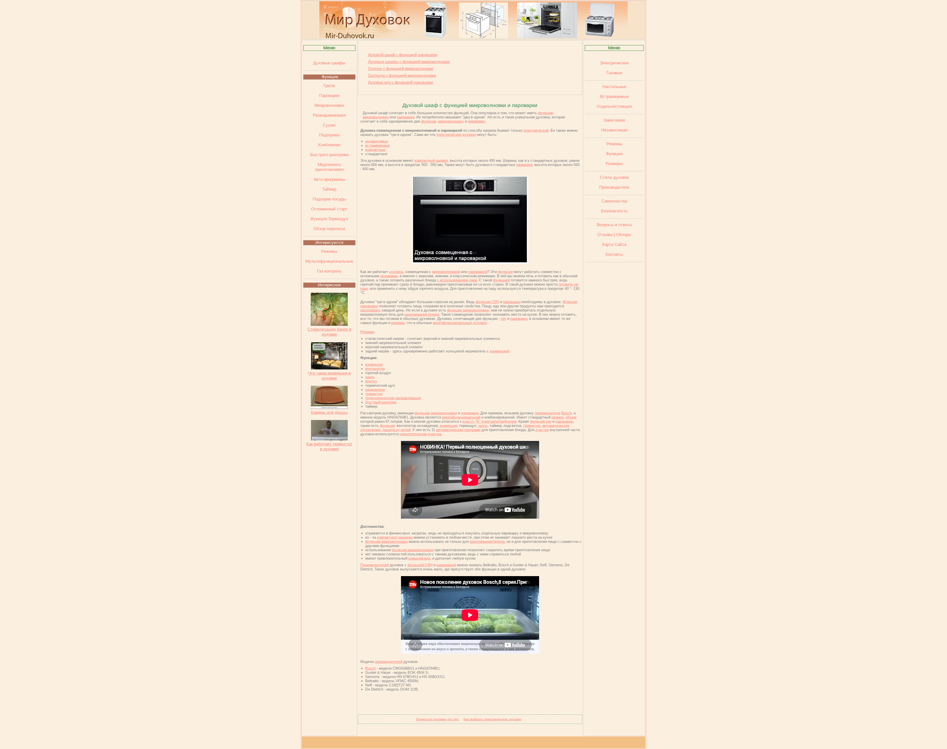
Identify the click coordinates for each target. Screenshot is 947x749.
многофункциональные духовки (460, 323)
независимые (376, 141)
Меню (329, 47)
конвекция (374, 364)
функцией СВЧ (420, 565)
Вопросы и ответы (614, 224)
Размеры (614, 163)
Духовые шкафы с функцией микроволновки (409, 62)
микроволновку (451, 121)
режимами (389, 276)
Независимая (614, 130)
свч (503, 318)
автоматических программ (458, 430)
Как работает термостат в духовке (329, 446)
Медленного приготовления (329, 167)
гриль (370, 377)
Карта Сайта (614, 244)
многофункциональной (461, 417)
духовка (396, 272)
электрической (535, 130)
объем (570, 417)
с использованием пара (457, 280)
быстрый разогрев (380, 402)
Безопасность (614, 211)
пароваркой (478, 272)
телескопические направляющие (393, 398)
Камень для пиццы (329, 412)
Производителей (374, 565)
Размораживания (329, 115)
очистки (542, 430)
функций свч (540, 421)
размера (406, 537)
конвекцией (499, 351)
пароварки (405, 117)
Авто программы (329, 179)
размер (442, 160)
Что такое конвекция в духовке (329, 376)
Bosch (566, 413)
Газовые (614, 73)
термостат (374, 394)
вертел (371, 381)
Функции (330, 76)
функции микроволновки (413, 550)
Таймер (329, 189)
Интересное (329, 285)
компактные (375, 149)
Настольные (614, 86)
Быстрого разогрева (329, 154)
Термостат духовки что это (437, 719)
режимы (398, 323)
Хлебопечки (329, 145)
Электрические (614, 63)
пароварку (476, 121)
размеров (524, 165)
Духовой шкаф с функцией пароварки (402, 55)
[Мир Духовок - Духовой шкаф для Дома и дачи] (473, 37)
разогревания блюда (421, 314)
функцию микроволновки (436, 413)
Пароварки (329, 95)
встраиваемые (377, 145)
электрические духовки (456, 134)
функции (428, 121)
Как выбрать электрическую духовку (492, 719)
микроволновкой (446, 272)
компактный (425, 160)
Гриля (329, 85)
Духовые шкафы (329, 63)
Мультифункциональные (329, 261)
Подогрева (329, 135)
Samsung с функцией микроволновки (402, 75)
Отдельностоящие (614, 106)
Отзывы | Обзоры (614, 234)
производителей (388, 661)
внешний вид (419, 558)
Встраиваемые (614, 96)
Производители (614, 187)
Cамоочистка (614, 201)
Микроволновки (329, 105)
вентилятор (375, 368)
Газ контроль (329, 271)
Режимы (329, 251)
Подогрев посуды (329, 199)
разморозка (375, 389)
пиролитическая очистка (420, 434)
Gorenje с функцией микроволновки (400, 69)
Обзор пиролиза (329, 228)
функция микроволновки (468, 310)
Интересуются (329, 242)
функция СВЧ (487, 302)
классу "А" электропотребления (489, 421)
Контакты (614, 254)
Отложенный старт (329, 209)
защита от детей (396, 430)
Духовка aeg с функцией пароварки (400, 82)
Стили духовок (614, 177)
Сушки (329, 125)
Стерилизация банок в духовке (329, 332)
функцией (501, 280)
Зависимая (614, 120)
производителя (547, 413)
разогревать (370, 310)
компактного (387, 537)
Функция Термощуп (329, 219)
